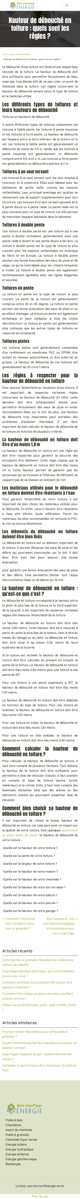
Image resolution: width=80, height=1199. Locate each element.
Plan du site (40, 1196)
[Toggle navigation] (67, 5)
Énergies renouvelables (18, 54)
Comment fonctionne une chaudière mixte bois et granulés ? (20, 923)
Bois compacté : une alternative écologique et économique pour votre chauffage (58, 926)
